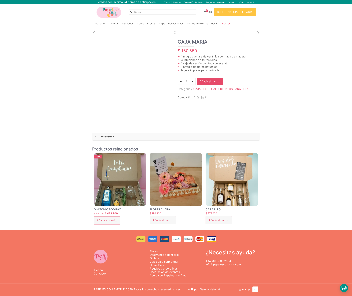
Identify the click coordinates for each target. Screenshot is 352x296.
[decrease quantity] (180, 81)
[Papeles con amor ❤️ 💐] (109, 12)
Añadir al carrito (210, 81)
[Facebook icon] (243, 289)
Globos (154, 258)
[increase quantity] (192, 81)
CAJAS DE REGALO (205, 89)
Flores (154, 251)
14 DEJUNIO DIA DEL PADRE (235, 12)
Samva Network (210, 289)
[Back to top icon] (255, 289)
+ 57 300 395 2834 (218, 261)
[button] (344, 288)
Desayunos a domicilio (164, 254)
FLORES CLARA (160, 209)
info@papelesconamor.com (223, 264)
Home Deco (157, 265)
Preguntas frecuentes (215, 2)
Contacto (232, 2)
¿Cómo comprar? (246, 2)
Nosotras (177, 2)
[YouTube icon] (246, 289)
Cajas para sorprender (164, 261)
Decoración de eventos (165, 272)
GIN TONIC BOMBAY (107, 209)
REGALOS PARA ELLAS (235, 89)
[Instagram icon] (240, 289)
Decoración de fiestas (193, 2)
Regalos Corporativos (164, 268)
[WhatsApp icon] (249, 289)
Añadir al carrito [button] (107, 220)
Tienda (167, 2)
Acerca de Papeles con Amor (168, 275)
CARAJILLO (213, 209)
